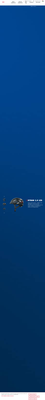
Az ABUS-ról (26, 2)
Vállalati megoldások (20, 2)
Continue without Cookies (34, 396)
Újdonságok (38, 2)
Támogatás (31, 2)
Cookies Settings (32, 394)
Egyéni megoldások (13, 2)
